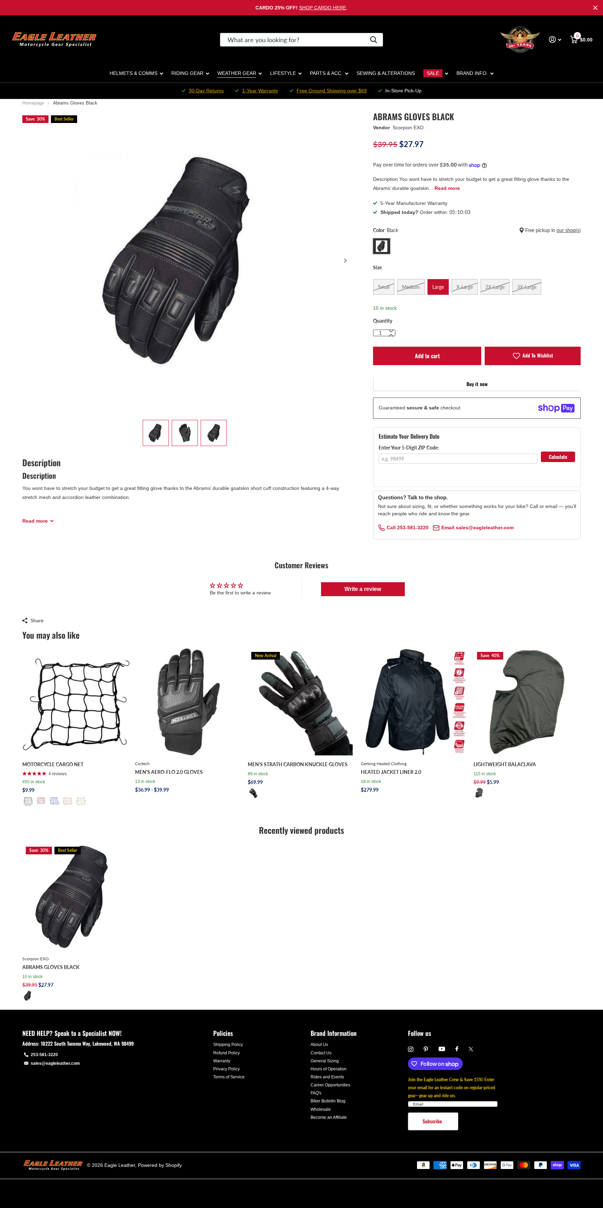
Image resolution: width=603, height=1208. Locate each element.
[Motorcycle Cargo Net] (75, 701)
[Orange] (67, 801)
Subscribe (433, 1121)
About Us (319, 1044)
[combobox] (301, 40)
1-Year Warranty (260, 90)
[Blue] (54, 801)
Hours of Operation (329, 1069)
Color (477, 230)
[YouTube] (442, 1049)
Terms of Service (229, 1077)
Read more (447, 188)
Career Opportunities (330, 1085)
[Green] (81, 801)
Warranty (221, 1061)
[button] (345, 260)
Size (377, 267)
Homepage (33, 103)
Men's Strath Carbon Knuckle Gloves (298, 764)
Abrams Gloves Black (51, 967)
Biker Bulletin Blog (328, 1101)
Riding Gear (187, 73)
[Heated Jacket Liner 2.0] (414, 701)
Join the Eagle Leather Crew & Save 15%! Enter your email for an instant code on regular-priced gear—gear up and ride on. (451, 1087)
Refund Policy (226, 1053)
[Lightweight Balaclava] (527, 701)
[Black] (28, 801)
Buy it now (477, 383)
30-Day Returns (206, 90)
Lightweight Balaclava (505, 764)
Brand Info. (472, 73)
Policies (223, 1033)
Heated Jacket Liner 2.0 (391, 772)
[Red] (41, 801)
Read (35, 521)
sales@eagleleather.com (55, 1063)
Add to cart (427, 356)
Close (595, 7)
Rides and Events (327, 1077)
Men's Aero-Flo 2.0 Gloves (169, 772)
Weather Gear (236, 73)
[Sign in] (555, 39)
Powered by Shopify (160, 1165)
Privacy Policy (226, 1069)
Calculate (558, 456)
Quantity (382, 321)
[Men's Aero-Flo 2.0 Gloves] (188, 701)
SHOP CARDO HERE (322, 7)
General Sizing (325, 1061)
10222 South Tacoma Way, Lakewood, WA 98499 (87, 1043)
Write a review (362, 589)
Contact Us (321, 1053)
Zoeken (373, 40)
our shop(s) (569, 230)
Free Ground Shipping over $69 (332, 90)
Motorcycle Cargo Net (52, 764)
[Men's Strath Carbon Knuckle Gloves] (301, 701)
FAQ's (316, 1093)
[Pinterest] (426, 1049)
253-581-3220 (44, 1054)
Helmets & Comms (133, 73)
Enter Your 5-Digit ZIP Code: (409, 448)
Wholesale (321, 1109)
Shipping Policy (228, 1044)
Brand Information (334, 1033)
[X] (471, 1049)
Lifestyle (283, 73)
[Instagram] (410, 1049)
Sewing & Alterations (386, 73)
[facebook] (456, 1049)
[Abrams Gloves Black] (75, 896)
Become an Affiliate (329, 1117)
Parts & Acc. (326, 73)
